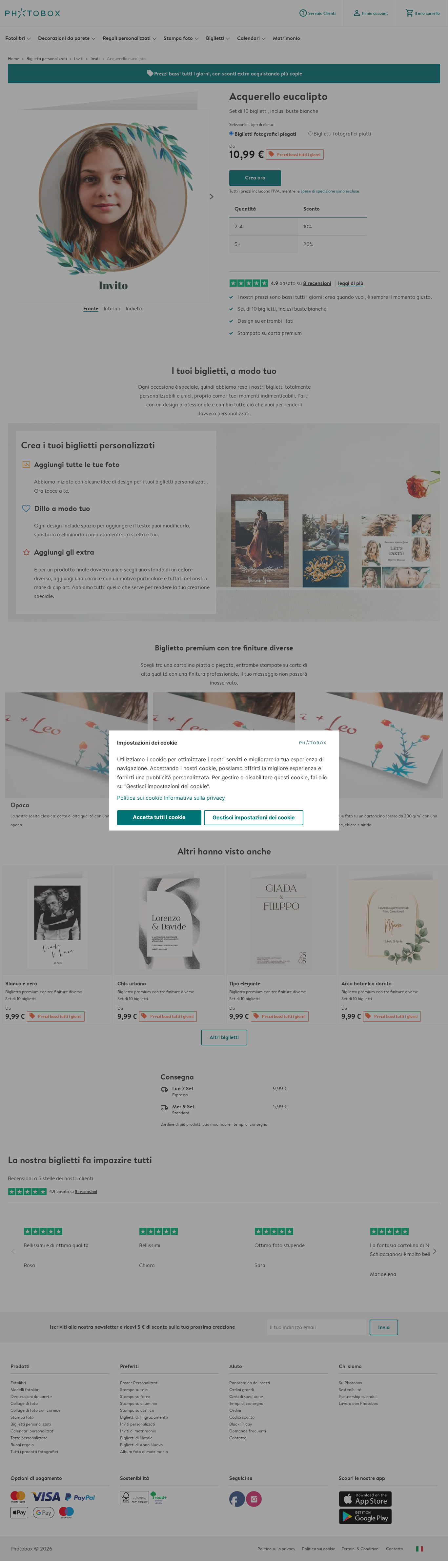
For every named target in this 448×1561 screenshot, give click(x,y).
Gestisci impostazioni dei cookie (254, 817)
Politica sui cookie (139, 797)
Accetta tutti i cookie (159, 817)
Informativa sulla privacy (194, 797)
